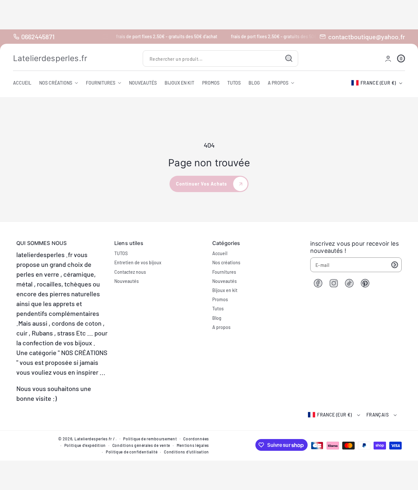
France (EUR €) (378, 83)
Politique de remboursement (150, 438)
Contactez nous (130, 272)
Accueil (219, 253)
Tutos (218, 308)
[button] (401, 59)
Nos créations (226, 262)
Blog (216, 318)
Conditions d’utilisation (186, 451)
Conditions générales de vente (141, 445)
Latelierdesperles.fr (93, 438)
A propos (221, 327)
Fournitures (224, 272)
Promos (220, 299)
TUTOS (121, 253)
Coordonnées (196, 438)
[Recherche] (289, 58)
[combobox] (220, 58)
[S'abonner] (394, 264)
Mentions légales (193, 445)
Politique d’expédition (85, 445)
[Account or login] (388, 59)
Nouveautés (126, 281)
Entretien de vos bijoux (137, 262)
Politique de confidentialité (132, 451)
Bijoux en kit (224, 290)
